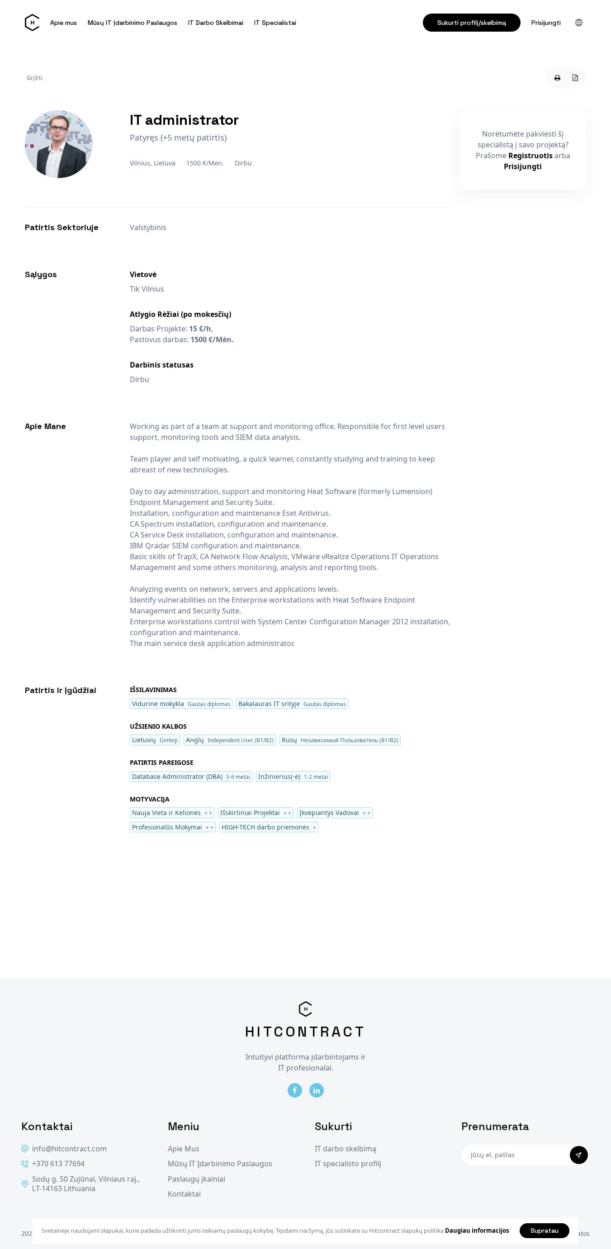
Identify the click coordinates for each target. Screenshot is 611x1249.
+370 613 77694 (58, 1164)
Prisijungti (546, 23)
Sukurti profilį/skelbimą (471, 23)
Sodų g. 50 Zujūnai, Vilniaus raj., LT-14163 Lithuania (86, 1184)
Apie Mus (183, 1149)
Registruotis (530, 155)
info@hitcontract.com (69, 1149)
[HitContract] (32, 22)
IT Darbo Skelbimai (215, 23)
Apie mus (63, 23)
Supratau (544, 1230)
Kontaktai (184, 1194)
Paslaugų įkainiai (196, 1179)
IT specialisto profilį (348, 1164)
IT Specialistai (275, 23)
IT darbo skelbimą (345, 1149)
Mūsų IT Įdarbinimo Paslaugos (132, 23)
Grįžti (35, 78)
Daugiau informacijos (477, 1230)
